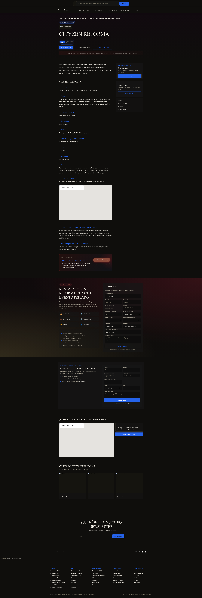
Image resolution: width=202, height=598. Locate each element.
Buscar (124, 3)
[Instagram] (145, 552)
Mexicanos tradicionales (98, 575)
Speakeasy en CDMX (76, 573)
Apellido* (125, 299)
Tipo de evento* (109, 293)
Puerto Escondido (138, 573)
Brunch (94, 584)
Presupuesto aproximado (111, 329)
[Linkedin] (142, 552)
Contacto (138, 10)
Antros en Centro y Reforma (57, 582)
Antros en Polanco (55, 573)
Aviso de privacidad (118, 580)
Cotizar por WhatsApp (101, 260)
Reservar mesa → (130, 76)
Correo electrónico (109, 373)
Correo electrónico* (110, 305)
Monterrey (136, 580)
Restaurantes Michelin (98, 570)
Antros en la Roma (55, 575)
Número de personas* (110, 311)
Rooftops (73, 580)
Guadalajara (137, 582)
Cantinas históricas (76, 575)
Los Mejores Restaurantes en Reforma (98, 18)
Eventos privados (125, 10)
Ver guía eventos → (101, 265)
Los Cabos (136, 575)
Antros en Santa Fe (55, 580)
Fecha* (106, 385)
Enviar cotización (123, 346)
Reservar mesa (67, 47)
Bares (89, 10)
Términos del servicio (118, 582)
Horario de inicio (109, 317)
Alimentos (107, 323)
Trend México (63, 10)
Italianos (94, 580)
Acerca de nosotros (118, 570)
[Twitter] (136, 552)
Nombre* (107, 299)
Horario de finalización (129, 317)
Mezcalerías (74, 577)
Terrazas (73, 582)
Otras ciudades (112, 10)
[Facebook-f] (139, 552)
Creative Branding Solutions (13, 558)
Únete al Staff (116, 573)
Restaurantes (99, 10)
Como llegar (123, 109)
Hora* (124, 385)
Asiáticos (94, 577)
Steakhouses (95, 582)
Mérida (135, 577)
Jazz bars (73, 584)
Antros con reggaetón (56, 587)
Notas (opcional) (108, 391)
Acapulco (136, 570)
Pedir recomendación (84, 47)
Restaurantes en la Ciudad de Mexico (75, 18)
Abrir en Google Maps (129, 434)
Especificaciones (109, 335)
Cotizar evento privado (103, 47)
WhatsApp (122, 106)
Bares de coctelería (76, 570)
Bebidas (125, 323)
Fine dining (95, 573)
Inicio (60, 18)
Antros (81, 10)
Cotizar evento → (129, 93)
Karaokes (73, 587)
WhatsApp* (126, 305)
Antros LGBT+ (54, 584)
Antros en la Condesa (56, 577)
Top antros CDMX (55, 570)
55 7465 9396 (123, 103)
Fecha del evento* (128, 311)
